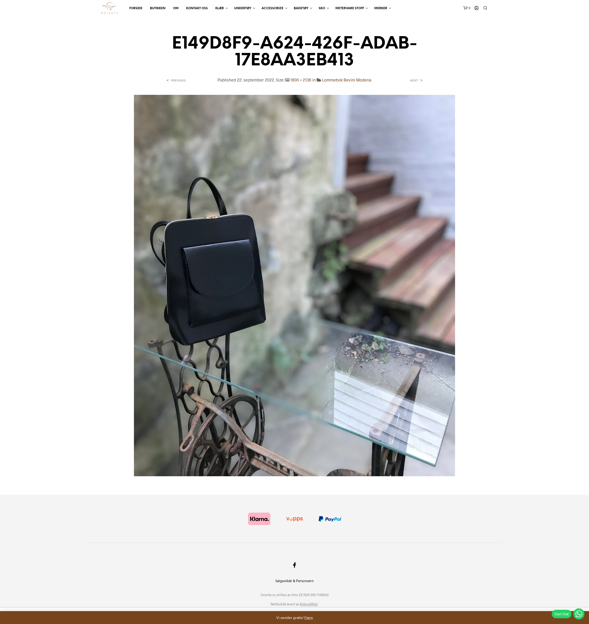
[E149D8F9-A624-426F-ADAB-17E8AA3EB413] (294, 285)
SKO (322, 8)
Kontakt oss (197, 8)
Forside (135, 8)
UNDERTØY (242, 8)
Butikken (157, 8)
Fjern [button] (308, 617)
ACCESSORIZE (272, 8)
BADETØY (301, 8)
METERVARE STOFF (349, 8)
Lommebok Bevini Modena (346, 79)
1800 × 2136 (300, 79)
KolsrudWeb (309, 604)
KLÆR (219, 8)
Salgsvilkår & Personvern (294, 581)
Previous (178, 80)
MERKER (380, 8)
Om (176, 8)
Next (414, 80)
